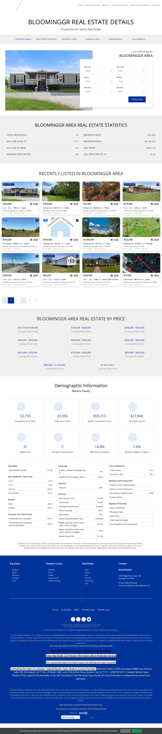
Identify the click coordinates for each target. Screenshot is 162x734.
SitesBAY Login (104, 610)
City (86, 575)
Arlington (15, 578)
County (87, 572)
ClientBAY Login (88, 610)
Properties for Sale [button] (92, 5)
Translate (97, 717)
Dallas (14, 572)
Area (86, 583)
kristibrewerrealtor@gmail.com (137, 585)
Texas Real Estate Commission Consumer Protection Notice (81, 650)
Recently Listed (69, 39)
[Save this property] (37, 184)
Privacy (55, 610)
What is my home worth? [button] (139, 5)
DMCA (76, 610)
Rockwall (15, 570)
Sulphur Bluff (53, 578)
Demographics (115, 39)
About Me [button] (105, 5)
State (87, 570)
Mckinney (15, 575)
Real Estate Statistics (46, 39)
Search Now (137, 99)
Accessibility (66, 610)
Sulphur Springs (54, 581)
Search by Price (92, 39)
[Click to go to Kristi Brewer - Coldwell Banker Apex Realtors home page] (8, 5)
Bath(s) (119, 77)
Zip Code (88, 578)
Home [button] (80, 5)
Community (89, 581)
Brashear (51, 570)
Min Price (87, 67)
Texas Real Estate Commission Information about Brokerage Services (81, 709)
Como (50, 572)
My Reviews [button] (155, 5)
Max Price (120, 67)
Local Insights (138, 39)
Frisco (14, 581)
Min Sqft (87, 87)
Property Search (23, 39)
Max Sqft (120, 87)
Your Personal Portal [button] (119, 5)
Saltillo (50, 575)
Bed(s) (86, 77)
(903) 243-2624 (131, 583)
